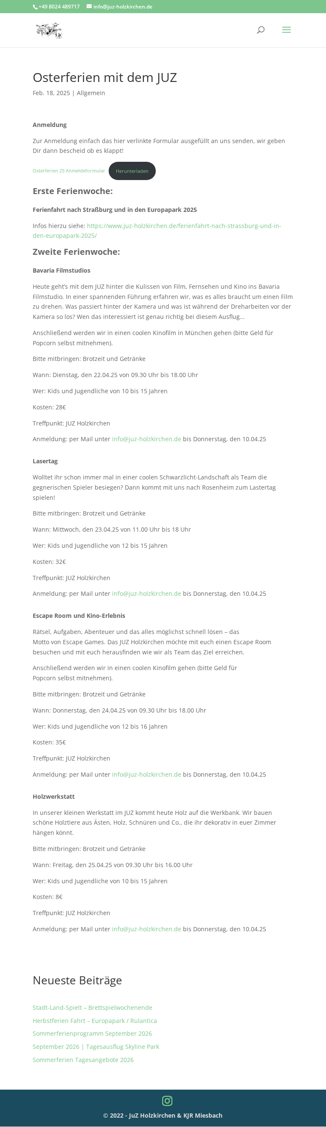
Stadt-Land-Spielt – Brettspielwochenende (92, 1007)
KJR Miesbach (202, 1115)
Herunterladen (132, 171)
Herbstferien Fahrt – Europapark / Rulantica (95, 1021)
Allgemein (91, 93)
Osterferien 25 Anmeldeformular (69, 171)
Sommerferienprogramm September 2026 (92, 1033)
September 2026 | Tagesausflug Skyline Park (96, 1046)
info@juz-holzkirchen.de (146, 439)
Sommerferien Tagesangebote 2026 (83, 1060)
